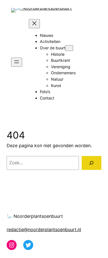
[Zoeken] (91, 163)
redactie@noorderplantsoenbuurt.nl (44, 229)
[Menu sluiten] (34, 23)
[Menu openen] (16, 62)
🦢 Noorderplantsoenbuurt (35, 216)
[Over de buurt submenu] (69, 48)
